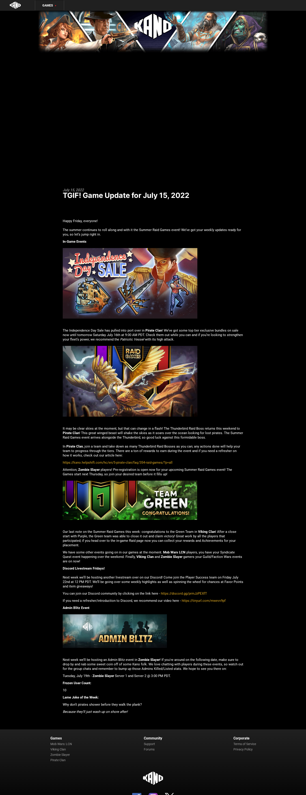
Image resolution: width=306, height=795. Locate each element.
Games (49, 5)
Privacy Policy (243, 749)
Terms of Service (244, 744)
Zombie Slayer (60, 754)
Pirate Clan (58, 760)
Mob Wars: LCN (61, 744)
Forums (149, 749)
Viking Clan (58, 749)
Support (149, 744)
